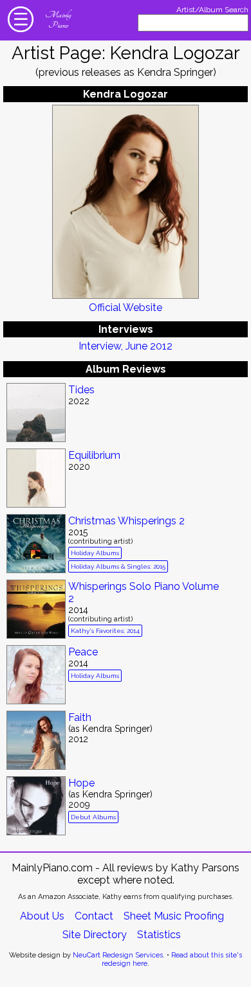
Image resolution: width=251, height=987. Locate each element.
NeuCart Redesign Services (118, 955)
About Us (42, 916)
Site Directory (94, 935)
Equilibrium (94, 455)
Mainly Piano (58, 20)
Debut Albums (93, 817)
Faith (79, 717)
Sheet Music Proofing (174, 916)
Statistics (159, 935)
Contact (94, 916)
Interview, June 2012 (125, 346)
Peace (83, 652)
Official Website (125, 307)
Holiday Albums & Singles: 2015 (118, 566)
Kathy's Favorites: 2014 (105, 630)
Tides (81, 390)
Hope (81, 783)
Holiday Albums (95, 552)
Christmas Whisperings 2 (126, 521)
